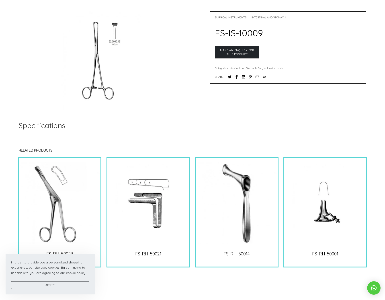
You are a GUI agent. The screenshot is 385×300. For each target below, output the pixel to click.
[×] (374, 288)
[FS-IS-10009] (229, 77)
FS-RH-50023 (59, 254)
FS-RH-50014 (237, 254)
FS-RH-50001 (325, 254)
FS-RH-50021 (148, 254)
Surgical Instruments (230, 17)
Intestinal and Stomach (269, 17)
